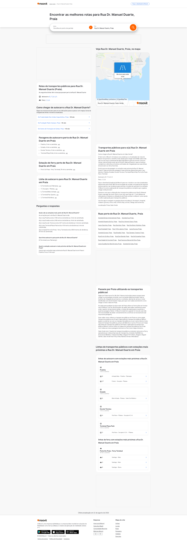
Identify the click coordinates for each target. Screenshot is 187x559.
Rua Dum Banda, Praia (122, 236)
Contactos (67, 539)
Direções (118, 536)
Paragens (119, 531)
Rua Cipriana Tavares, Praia (135, 233)
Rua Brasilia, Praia (119, 233)
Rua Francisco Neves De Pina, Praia (129, 240)
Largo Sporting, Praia (104, 225)
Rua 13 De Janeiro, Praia (120, 229)
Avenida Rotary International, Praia (109, 218)
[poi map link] (123, 79)
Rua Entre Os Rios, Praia (105, 236)
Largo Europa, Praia (135, 229)
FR (100, 534)
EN (95, 534)
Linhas (118, 523)
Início (54, 26)
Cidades (118, 534)
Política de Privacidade (55, 539)
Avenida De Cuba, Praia (130, 244)
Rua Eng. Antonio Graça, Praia (128, 221)
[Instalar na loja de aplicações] (58, 532)
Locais (118, 526)
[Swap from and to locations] (91, 27)
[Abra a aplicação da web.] (72, 532)
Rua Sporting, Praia (119, 225)
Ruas (117, 528)
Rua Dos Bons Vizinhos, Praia (136, 225)
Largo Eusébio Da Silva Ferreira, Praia (109, 244)
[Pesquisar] (133, 27)
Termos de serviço (42, 539)
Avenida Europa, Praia (105, 233)
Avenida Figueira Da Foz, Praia (107, 221)
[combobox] (70, 28)
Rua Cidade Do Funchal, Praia (107, 240)
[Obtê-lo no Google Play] (44, 532)
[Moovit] (42, 4)
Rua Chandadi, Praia (104, 229)
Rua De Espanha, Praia (138, 236)
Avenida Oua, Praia (128, 218)
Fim (95, 26)
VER (59, 144)
